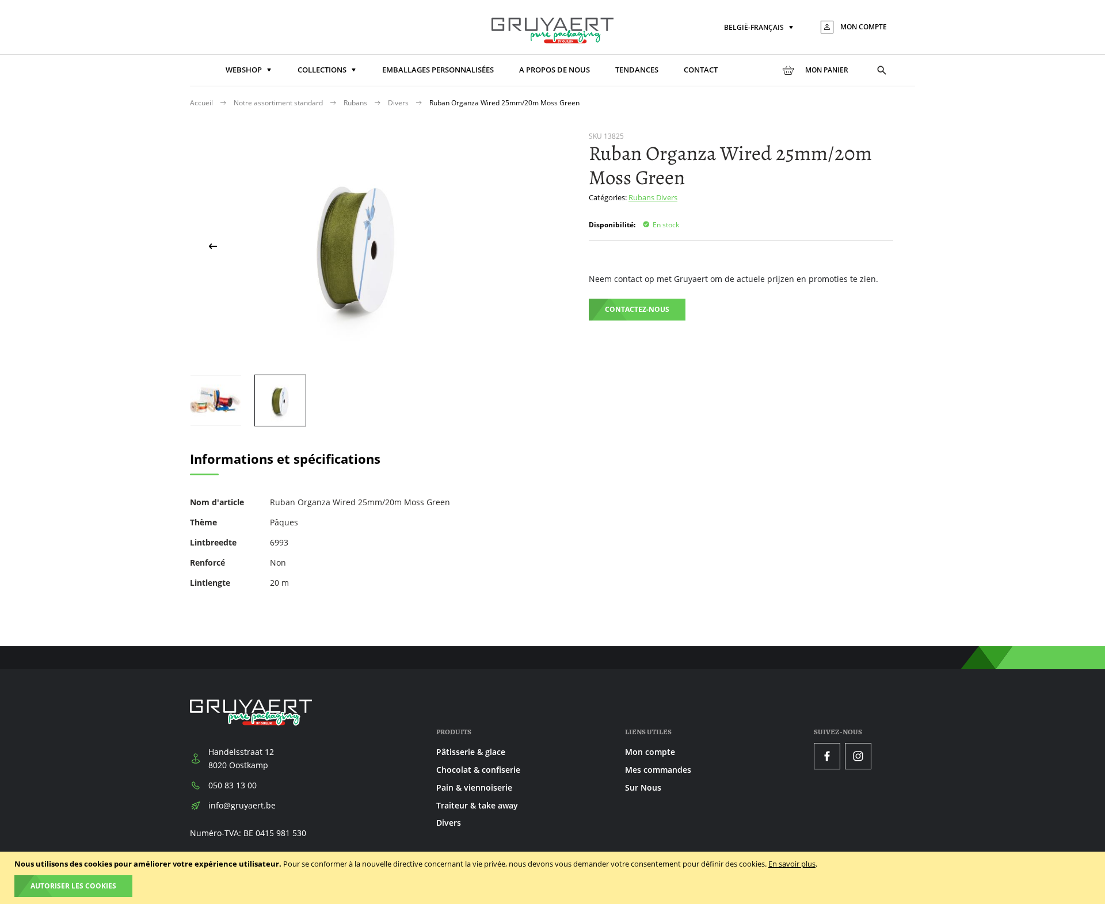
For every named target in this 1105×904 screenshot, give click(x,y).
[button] (759, 28)
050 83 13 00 (232, 785)
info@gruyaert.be (242, 805)
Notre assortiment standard (279, 103)
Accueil (202, 103)
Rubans (356, 103)
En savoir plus (792, 864)
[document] (553, 878)
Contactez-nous (637, 309)
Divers (399, 103)
